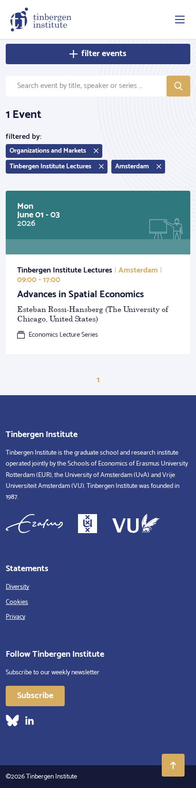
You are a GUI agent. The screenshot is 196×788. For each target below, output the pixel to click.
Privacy (15, 617)
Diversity (17, 587)
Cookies (17, 602)
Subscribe (35, 696)
